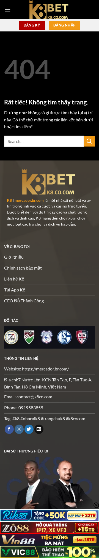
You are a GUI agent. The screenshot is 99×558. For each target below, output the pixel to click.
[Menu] (7, 9)
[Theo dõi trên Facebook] (9, 429)
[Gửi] (89, 141)
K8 (9, 200)
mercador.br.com (29, 200)
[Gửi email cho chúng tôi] (38, 429)
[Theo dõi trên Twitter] (29, 429)
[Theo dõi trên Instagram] (19, 429)
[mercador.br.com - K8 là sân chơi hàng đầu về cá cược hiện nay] (49, 9)
